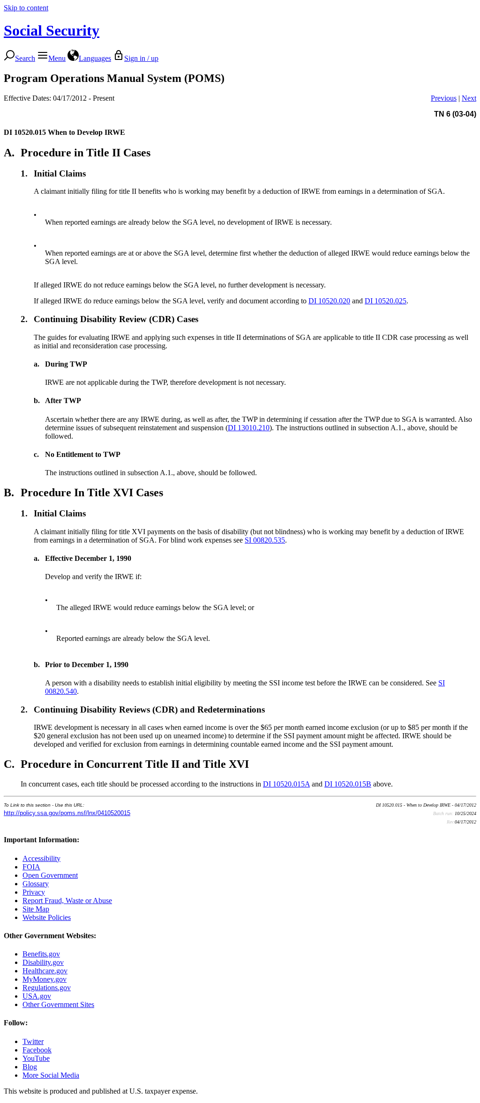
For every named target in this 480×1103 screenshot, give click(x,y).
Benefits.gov (41, 954)
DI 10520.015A (286, 784)
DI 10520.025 (385, 301)
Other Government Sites (58, 1004)
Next (469, 98)
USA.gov (36, 996)
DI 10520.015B (347, 784)
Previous (444, 98)
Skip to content (26, 8)
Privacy (33, 892)
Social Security (51, 30)
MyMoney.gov (44, 979)
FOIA (31, 867)
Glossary (35, 884)
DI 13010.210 (249, 428)
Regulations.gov (46, 988)
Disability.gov (43, 962)
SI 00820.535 (265, 540)
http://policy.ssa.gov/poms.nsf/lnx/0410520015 (67, 812)
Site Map (35, 909)
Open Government (50, 875)
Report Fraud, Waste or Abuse (67, 900)
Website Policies (46, 917)
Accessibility (41, 858)
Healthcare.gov (45, 971)
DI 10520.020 (329, 301)
